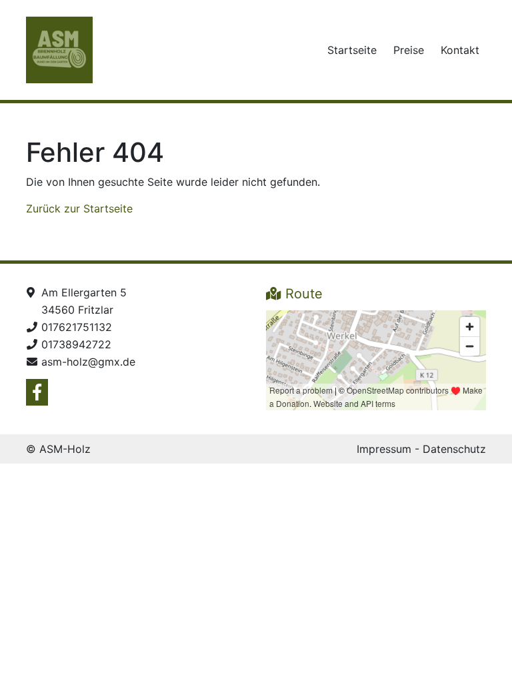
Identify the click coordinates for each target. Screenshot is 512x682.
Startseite (352, 50)
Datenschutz (454, 449)
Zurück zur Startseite (79, 208)
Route (302, 294)
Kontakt (460, 50)
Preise (408, 50)
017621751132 (76, 327)
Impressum (384, 449)
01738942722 (76, 344)
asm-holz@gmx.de (88, 361)
